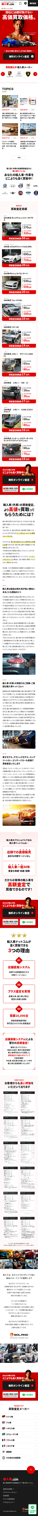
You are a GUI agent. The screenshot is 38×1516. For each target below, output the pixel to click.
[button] (3, 74)
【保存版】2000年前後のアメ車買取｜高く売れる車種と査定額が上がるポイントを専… (28, 144)
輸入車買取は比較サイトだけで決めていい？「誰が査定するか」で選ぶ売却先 (27, 116)
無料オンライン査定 (19, 56)
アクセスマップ (8, 1502)
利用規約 (6, 1496)
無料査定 (33, 3)
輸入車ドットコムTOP (7, 8)
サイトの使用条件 (9, 1499)
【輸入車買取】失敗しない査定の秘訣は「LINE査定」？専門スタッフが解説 (9, 115)
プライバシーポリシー (10, 1492)
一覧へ (19, 157)
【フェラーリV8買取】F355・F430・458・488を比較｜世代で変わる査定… (9, 144)
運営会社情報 (7, 1489)
